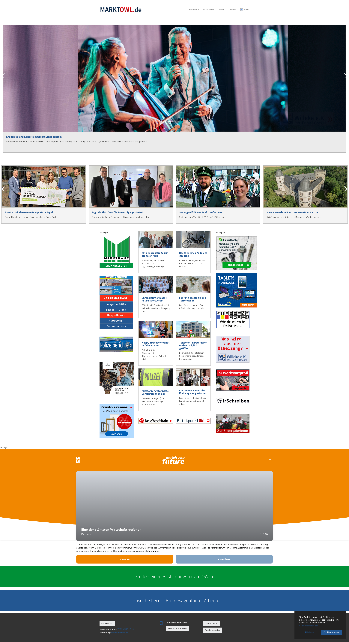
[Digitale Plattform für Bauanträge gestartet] (131, 187)
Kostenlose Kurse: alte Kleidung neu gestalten (192, 392)
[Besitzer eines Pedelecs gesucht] (193, 239)
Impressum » (107, 623)
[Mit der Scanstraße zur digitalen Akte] (156, 239)
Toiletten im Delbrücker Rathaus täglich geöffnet (193, 345)
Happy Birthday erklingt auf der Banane (155, 344)
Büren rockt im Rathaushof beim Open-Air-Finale (34, 136)
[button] (3, 76)
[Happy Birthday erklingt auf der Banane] (156, 329)
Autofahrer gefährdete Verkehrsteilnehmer (155, 392)
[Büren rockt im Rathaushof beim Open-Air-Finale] (174, 78)
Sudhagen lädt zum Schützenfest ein (200, 212)
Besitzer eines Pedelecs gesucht (193, 254)
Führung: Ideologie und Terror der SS (192, 299)
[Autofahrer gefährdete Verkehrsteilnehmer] (156, 377)
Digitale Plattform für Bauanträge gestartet (117, 212)
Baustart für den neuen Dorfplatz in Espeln (29, 212)
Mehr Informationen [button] (308, 625)
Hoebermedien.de (119, 632)
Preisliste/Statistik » (177, 628)
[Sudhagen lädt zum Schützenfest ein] (218, 187)
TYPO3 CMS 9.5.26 (125, 629)
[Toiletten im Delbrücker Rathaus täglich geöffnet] (193, 329)
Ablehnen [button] (309, 632)
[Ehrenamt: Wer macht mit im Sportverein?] (156, 284)
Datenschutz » (211, 623)
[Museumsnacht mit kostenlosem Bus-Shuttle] (305, 187)
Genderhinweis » (212, 630)
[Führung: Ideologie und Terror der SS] (193, 284)
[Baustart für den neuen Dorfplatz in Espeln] (43, 187)
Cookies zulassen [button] (331, 632)
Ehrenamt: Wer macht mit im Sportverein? (154, 299)
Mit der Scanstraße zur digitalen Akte (155, 254)
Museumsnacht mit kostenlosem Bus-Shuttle (292, 212)
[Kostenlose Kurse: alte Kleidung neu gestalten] (193, 377)
